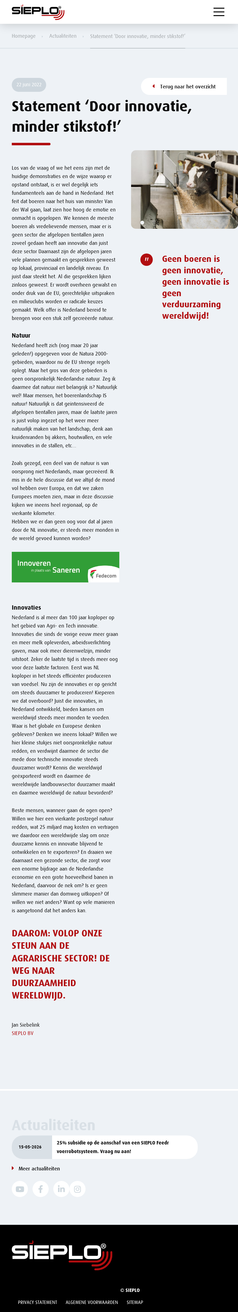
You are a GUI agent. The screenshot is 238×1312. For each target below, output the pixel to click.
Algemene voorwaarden (92, 1302)
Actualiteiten (63, 36)
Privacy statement (37, 1302)
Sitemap (135, 1302)
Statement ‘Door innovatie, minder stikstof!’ (137, 36)
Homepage (24, 36)
